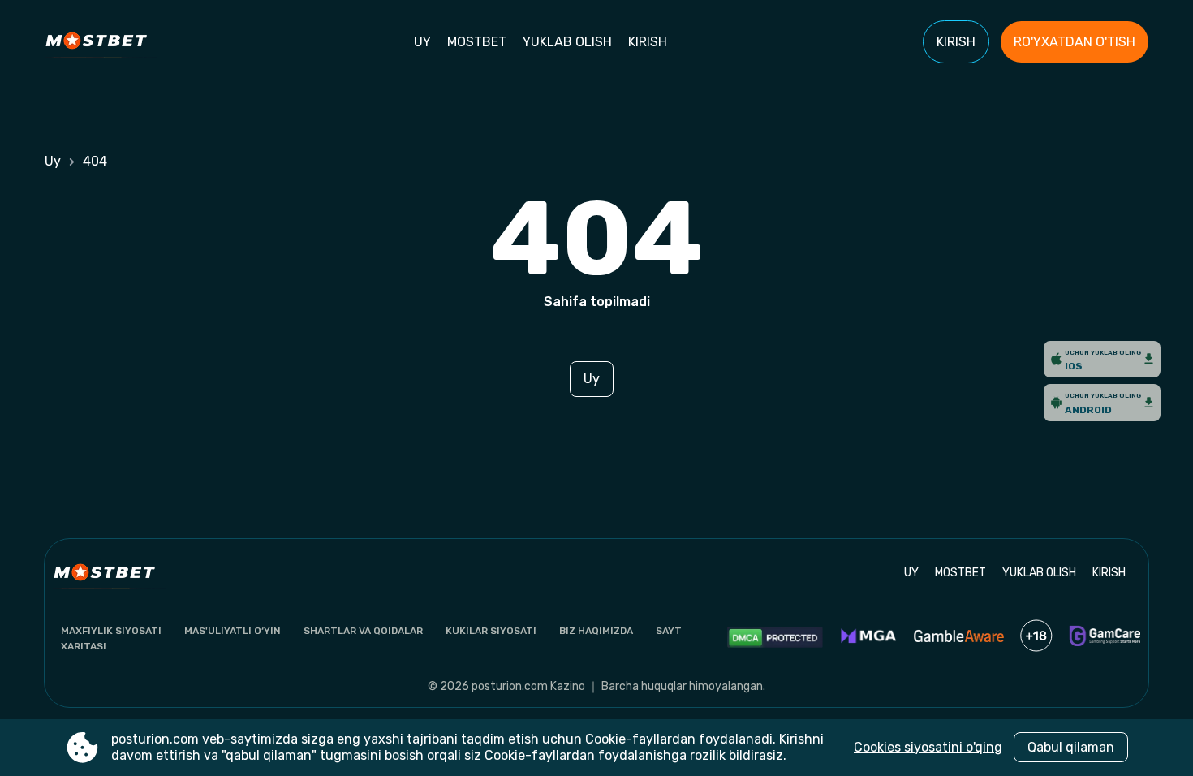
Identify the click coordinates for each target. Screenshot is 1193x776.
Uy (422, 42)
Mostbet (476, 42)
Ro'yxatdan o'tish (1074, 42)
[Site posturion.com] (101, 42)
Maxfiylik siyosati (111, 630)
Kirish (647, 42)
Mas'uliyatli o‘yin (232, 630)
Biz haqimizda (596, 630)
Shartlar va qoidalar (363, 630)
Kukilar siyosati (491, 630)
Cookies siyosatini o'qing (928, 747)
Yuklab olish (567, 42)
